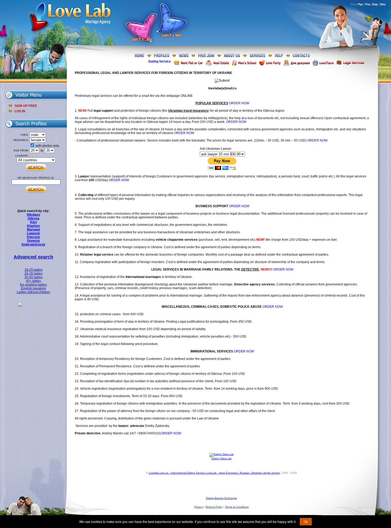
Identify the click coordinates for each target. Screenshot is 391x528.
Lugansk (33, 233)
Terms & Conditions (237, 506)
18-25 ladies (33, 270)
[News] (183, 55)
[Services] (257, 55)
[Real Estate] (217, 63)
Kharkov (33, 226)
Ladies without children (33, 292)
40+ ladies (33, 281)
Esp (375, 4)
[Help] (279, 55)
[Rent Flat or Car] (188, 63)
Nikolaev (33, 215)
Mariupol (33, 229)
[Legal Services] (350, 63)
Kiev (33, 222)
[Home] (139, 55)
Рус (360, 4)
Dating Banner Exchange (221, 498)
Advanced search (33, 257)
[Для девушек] (296, 63)
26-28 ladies (33, 273)
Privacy (198, 506)
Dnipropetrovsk (33, 244)
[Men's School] (244, 63)
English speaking (33, 288)
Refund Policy (214, 506)
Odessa (33, 218)
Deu (383, 4)
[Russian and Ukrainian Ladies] (33, 460)
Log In (20, 111)
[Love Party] (270, 63)
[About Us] (232, 55)
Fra (367, 4)
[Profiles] (161, 55)
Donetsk (33, 241)
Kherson (33, 237)
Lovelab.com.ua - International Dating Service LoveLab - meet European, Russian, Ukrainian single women (214, 472)
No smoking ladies (33, 284)
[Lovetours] (323, 63)
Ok (306, 521)
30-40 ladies (33, 277)
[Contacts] (301, 55)
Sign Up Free (26, 106)
